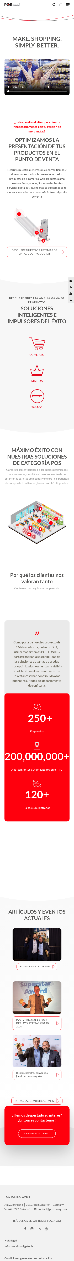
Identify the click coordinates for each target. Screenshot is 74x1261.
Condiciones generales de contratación (28, 1258)
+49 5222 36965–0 (18, 1209)
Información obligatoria (18, 1246)
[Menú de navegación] (68, 4)
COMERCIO (36, 354)
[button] (37, 252)
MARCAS (37, 380)
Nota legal (10, 1240)
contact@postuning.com (52, 1209)
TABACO (37, 407)
